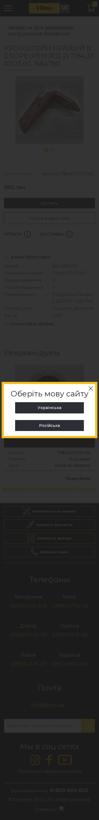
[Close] (90, 388)
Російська (49, 425)
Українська (49, 407)
